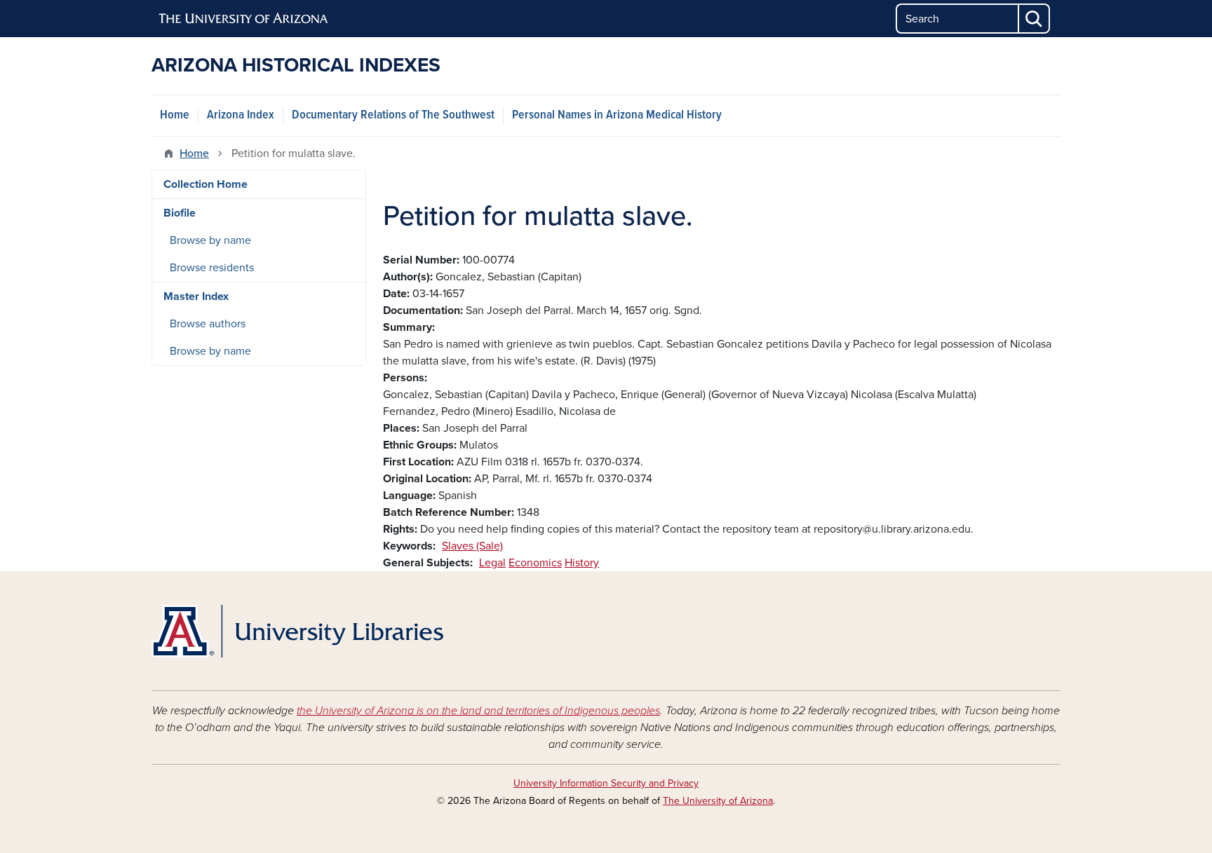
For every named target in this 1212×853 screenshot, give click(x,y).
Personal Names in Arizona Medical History (617, 115)
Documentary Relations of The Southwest (393, 115)
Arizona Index (240, 115)
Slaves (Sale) (472, 546)
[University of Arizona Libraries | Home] (297, 631)
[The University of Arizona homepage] (244, 18)
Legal (492, 563)
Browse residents (212, 268)
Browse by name (210, 240)
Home (174, 115)
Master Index (196, 296)
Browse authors (207, 324)
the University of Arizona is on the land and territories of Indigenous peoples (478, 711)
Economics (535, 563)
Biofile (179, 213)
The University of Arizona (718, 801)
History (582, 563)
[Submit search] (1034, 19)
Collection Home (205, 184)
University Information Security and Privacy (606, 783)
